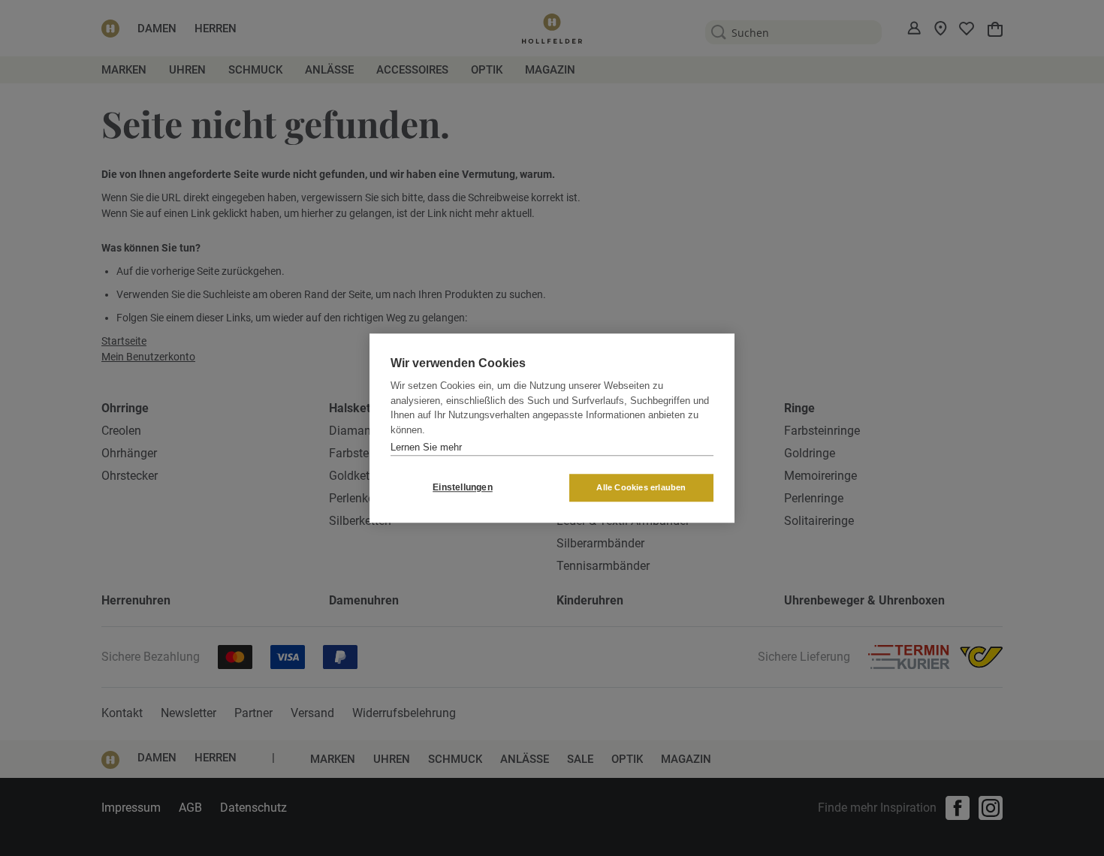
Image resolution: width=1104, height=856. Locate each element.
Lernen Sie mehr (426, 447)
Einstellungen (463, 487)
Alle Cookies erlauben (641, 487)
